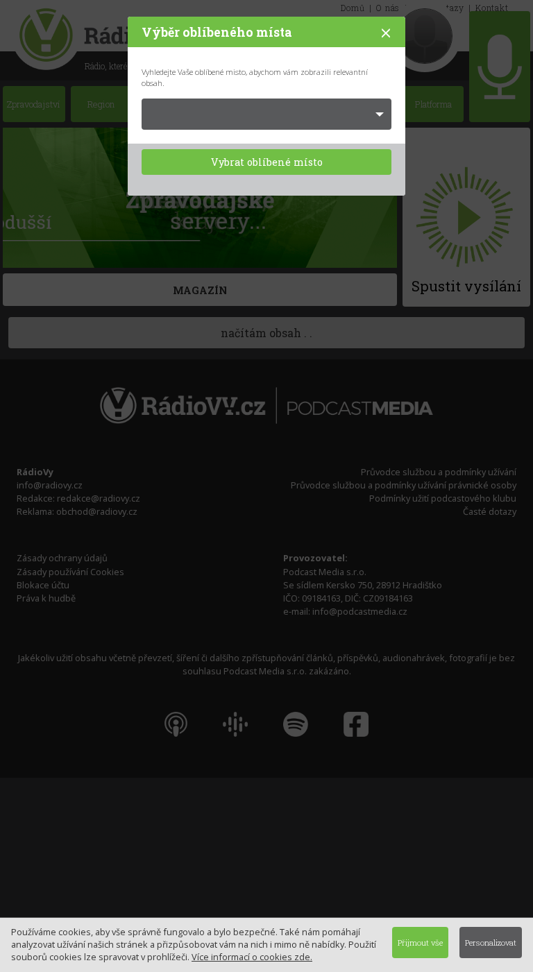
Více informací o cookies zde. (252, 956)
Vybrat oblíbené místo (267, 162)
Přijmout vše (420, 942)
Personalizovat (490, 942)
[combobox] (266, 114)
